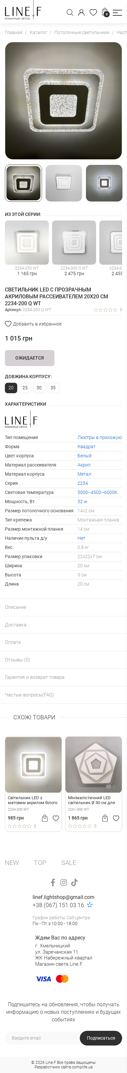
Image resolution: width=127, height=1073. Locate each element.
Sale (68, 863)
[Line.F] (23, 11)
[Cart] (18, 818)
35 (53, 387)
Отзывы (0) (17, 660)
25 (25, 387)
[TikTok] (74, 882)
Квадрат (87, 446)
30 (39, 387)
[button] (117, 13)
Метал (84, 474)
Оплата (13, 642)
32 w (82, 501)
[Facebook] (53, 882)
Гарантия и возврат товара (34, 677)
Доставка (15, 625)
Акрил (84, 464)
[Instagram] (63, 882)
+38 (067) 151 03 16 (58, 905)
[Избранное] (93, 12)
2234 (83, 483)
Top (40, 863)
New (12, 863)
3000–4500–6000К (98, 492)
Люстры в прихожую (100, 437)
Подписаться (101, 1038)
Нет (81, 538)
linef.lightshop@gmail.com (63, 897)
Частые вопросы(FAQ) (29, 695)
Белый (85, 455)
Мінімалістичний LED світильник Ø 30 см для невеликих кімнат (64, 800)
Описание (15, 607)
